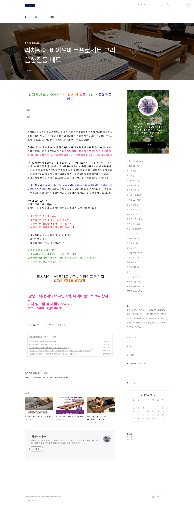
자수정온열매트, (151, 310)
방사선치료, (131, 323)
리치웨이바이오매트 (39, 436)
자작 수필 (132, 176)
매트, (147, 314)
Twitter (142, 363)
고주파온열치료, (154, 318)
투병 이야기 (133, 224)
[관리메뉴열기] (189, 5)
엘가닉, (129, 314)
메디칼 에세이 (134, 180)
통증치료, (130, 327)
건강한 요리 (133, 267)
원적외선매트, (132, 310)
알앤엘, (138, 323)
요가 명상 (132, 272)
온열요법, (155, 323)
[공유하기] (38, 325)
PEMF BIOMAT (135, 291)
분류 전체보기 (135, 161)
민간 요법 (132, 233)
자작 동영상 (133, 185)
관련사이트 (155, 497)
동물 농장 (132, 262)
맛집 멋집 (132, 248)
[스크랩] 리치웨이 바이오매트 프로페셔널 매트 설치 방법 (50, 354)
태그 (37, 17)
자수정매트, (146, 323)
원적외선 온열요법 (35, 337)
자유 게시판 (133, 282)
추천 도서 (132, 214)
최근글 (129, 337)
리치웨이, (163, 323)
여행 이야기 (133, 257)
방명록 (51, 17)
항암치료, (164, 318)
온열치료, (163, 314)
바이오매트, (154, 314)
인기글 (137, 337)
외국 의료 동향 (134, 277)
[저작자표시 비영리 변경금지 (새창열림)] (61, 325)
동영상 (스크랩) (134, 200)
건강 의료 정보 (134, 209)
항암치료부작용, (138, 314)
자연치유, (141, 310)
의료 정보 (132, 243)
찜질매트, (138, 327)
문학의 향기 (133, 166)
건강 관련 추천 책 (135, 219)
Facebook (131, 363)
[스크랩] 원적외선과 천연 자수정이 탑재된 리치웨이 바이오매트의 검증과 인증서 (59, 351)
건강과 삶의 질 (134, 205)
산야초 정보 (133, 238)
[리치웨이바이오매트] (40, 6)
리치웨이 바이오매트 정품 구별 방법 (42, 344)
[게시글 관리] (41, 325)
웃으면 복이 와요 (134, 253)
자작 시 (131, 171)
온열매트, (161, 310)
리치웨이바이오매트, (140, 318)
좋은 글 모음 (133, 190)
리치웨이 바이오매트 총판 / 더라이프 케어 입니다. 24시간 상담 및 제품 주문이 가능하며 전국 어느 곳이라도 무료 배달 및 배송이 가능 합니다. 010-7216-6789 (65, 441)
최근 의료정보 (134, 229)
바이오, (129, 318)
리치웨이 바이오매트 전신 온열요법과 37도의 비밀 (48, 348)
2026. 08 (148, 395)
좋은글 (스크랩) (134, 195)
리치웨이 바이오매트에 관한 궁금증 (42, 341)
